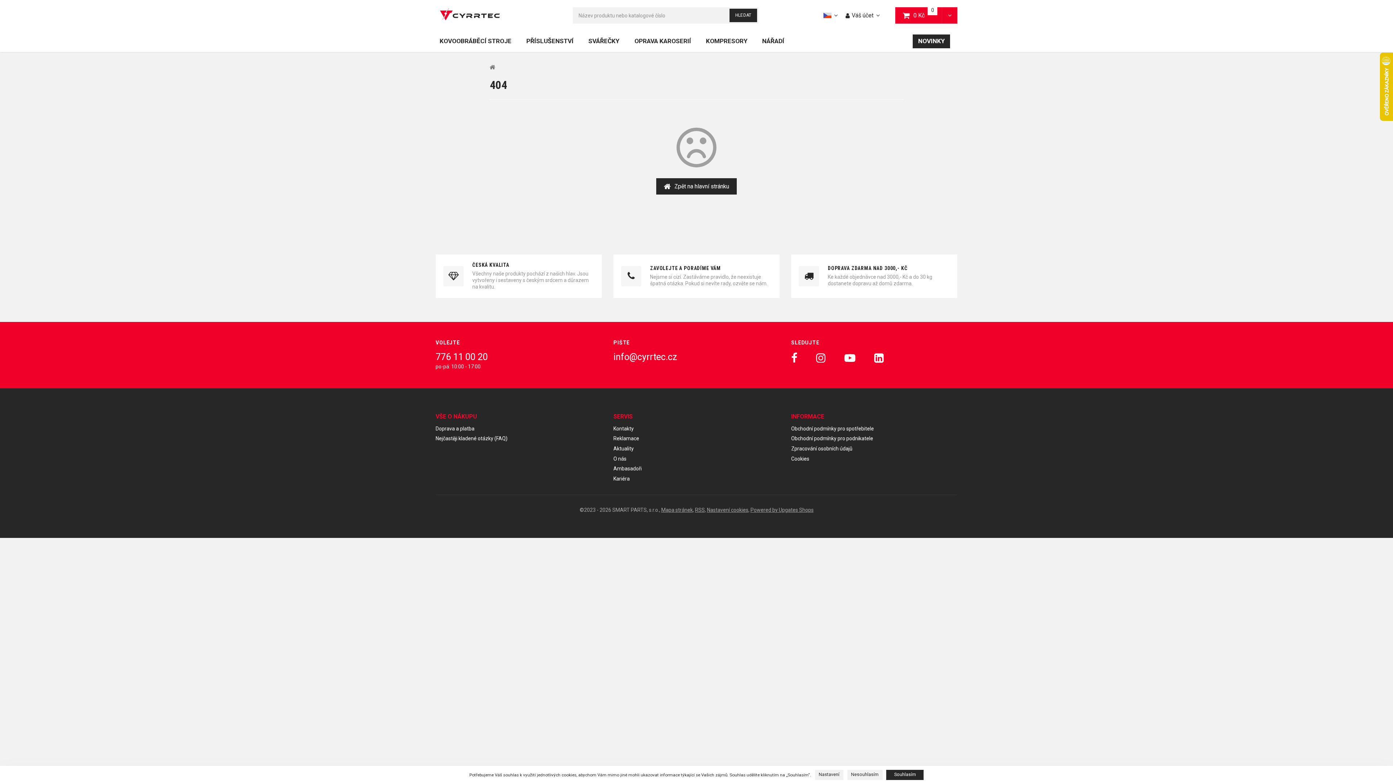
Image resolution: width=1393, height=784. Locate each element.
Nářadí (773, 41)
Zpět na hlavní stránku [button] (701, 186)
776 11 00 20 (462, 357)
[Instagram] (821, 358)
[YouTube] (850, 358)
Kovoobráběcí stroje (475, 41)
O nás (619, 459)
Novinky (931, 41)
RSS (700, 510)
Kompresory (726, 41)
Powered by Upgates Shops (782, 510)
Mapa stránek (677, 510)
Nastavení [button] (829, 774)
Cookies (800, 459)
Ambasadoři (627, 468)
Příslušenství (550, 41)
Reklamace (626, 438)
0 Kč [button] (927, 15)
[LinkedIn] (879, 358)
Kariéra (621, 479)
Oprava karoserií (662, 41)
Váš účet (863, 15)
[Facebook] (794, 358)
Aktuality (623, 449)
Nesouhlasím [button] (865, 774)
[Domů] (470, 15)
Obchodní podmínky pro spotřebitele (832, 429)
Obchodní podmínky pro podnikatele (832, 438)
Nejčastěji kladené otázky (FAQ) (472, 438)
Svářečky (603, 41)
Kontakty (623, 429)
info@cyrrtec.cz (645, 357)
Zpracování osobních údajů (821, 449)
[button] (949, 15)
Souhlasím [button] (905, 774)
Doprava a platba (455, 429)
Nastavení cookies (727, 510)
